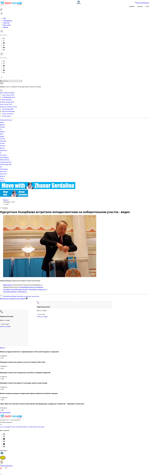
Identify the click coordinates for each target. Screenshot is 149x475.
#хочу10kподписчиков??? (19, 289)
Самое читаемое (7, 114)
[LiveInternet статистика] (3, 472)
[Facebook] (4, 41)
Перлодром (4, 169)
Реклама (41, 427)
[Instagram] (4, 50)
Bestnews (3, 171)
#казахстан (32, 287)
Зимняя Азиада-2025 (7, 102)
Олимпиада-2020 (5, 164)
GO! (1, 83)
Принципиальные (6, 120)
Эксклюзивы (6, 116)
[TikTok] (4, 39)
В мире (2, 127)
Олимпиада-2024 (8, 109)
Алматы (2, 146)
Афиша (2, 132)
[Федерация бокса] (1, 463)
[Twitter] (4, 45)
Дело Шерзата (7, 100)
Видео (2, 136)
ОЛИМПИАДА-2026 (8, 97)
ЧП (1, 129)
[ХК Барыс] (2, 455)
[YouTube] (4, 48)
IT (0, 153)
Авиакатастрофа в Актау (8, 107)
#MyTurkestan (4, 160)
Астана (2, 143)
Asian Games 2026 (8, 95)
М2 (1, 167)
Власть (5, 200)
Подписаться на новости (13, 298)
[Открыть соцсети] (1, 31)
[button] (1, 13)
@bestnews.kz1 (8, 285)
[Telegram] (4, 43)
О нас (2, 427)
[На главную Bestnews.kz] (11, 418)
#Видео (14, 296)
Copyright (7, 427)
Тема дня (3, 141)
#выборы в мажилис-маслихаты (28, 296)
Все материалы (5, 412)
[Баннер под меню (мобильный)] (14, 196)
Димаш (2, 125)
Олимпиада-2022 (5, 162)
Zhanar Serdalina (16, 427)
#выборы (40, 287)
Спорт (2, 178)
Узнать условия (42, 317)
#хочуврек (6, 289)
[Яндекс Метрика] (6, 466)
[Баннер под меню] (37, 188)
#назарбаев (24, 287)
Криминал (3, 150)
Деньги (2, 176)
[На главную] (1, 10)
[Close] (1, 90)
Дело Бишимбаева (8, 111)
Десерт (2, 148)
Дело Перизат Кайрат (7, 93)
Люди (2, 122)
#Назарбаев (7, 296)
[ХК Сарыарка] (2, 459)
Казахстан (3, 174)
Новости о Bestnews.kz (30, 427)
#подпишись (33, 289)
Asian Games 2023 (6, 104)
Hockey (2, 139)
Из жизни (3, 155)
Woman (2, 181)
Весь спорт (7, 25)
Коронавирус (4, 157)
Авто (1, 134)
